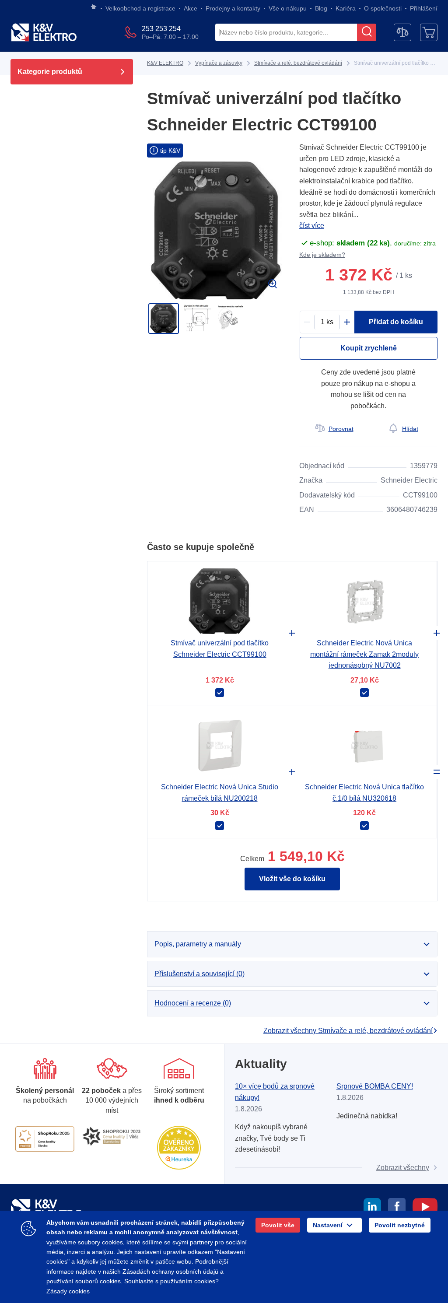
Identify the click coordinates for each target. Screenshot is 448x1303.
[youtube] (425, 1208)
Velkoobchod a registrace (140, 8)
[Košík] (429, 32)
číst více (311, 225)
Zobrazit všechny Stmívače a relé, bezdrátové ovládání (348, 1030)
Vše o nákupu (288, 8)
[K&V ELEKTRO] (43, 32)
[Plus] (347, 322)
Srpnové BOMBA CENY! (374, 1086)
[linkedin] (372, 1208)
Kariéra (346, 8)
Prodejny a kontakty (233, 8)
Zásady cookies (68, 1291)
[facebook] (397, 1208)
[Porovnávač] (402, 32)
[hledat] (366, 32)
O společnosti (383, 8)
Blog (321, 8)
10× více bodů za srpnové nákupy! (275, 1091)
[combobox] (286, 33)
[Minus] (307, 322)
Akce (190, 8)
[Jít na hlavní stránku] (93, 7)
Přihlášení (424, 8)
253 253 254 (161, 28)
